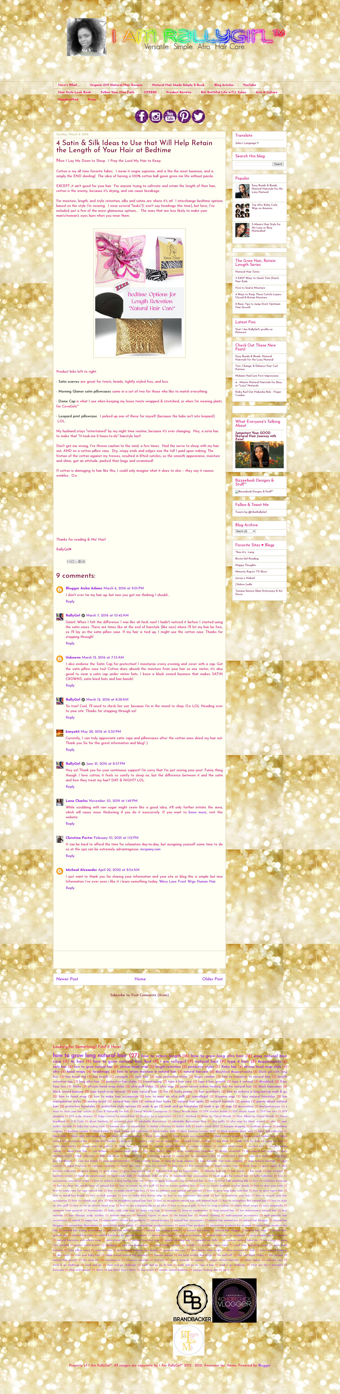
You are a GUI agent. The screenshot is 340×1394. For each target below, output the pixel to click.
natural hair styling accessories (82, 1230)
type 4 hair (238, 1062)
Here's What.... (69, 85)
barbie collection (161, 1126)
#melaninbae (246, 1106)
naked (76, 1220)
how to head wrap (73, 1096)
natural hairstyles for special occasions (123, 1235)
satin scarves (103, 1250)
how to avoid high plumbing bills (228, 1180)
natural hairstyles (82, 1235)
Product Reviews (178, 92)
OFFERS (150, 92)
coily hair (60, 1067)
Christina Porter (79, 838)
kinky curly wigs (150, 1210)
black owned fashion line (259, 1136)
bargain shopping (234, 1126)
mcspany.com (150, 849)
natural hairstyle (222, 1101)
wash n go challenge (232, 1265)
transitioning (152, 1081)
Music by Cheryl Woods (216, 1116)
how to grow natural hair (93, 1067)
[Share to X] (76, 561)
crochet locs (256, 1146)
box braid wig (76, 1076)
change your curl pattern (97, 1146)
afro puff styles (142, 1086)
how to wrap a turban (215, 1205)
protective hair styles (121, 1081)
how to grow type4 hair (268, 1190)
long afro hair (89, 1081)
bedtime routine (78, 1131)
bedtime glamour (261, 1126)
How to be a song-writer (156, 1116)
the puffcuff (225, 1255)
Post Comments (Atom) (150, 995)
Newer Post (67, 979)
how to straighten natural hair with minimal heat (187, 1200)
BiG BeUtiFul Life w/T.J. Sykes (223, 92)
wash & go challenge (66, 1265)
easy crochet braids (147, 1161)
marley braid (97, 1101)
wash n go (211, 1106)
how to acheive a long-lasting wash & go (257, 1091)
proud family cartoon (167, 1245)
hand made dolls (122, 1176)
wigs (229, 1106)
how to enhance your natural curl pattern (176, 1190)
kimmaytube (95, 1210)
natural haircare (196, 1072)
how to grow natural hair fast (122, 1062)
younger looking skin (205, 1270)
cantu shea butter (64, 1146)
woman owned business (173, 1270)
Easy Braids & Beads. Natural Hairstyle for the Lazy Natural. (267, 189)
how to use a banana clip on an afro (143, 1205)
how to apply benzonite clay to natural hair (176, 1180)
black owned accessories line (191, 1136)
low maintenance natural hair (258, 1210)
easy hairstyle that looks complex (221, 1161)
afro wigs (167, 1086)
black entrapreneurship (126, 1136)
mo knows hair (183, 1215)
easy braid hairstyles (116, 1161)
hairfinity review (63, 1176)
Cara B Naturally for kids (112, 1111)
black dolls (59, 1136)
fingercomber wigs (226, 1166)
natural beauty (160, 1220)
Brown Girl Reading (247, 558)
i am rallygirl (173, 1062)
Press (92, 99)
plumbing (111, 1245)
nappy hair (91, 1220)
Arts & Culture (266, 92)
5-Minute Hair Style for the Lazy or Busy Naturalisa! (266, 228)
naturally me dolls (206, 1240)
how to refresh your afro (87, 1200)
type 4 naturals (179, 1260)
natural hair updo (190, 1101)
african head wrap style (262, 1067)
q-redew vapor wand (215, 1245)
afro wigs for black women (247, 1121)
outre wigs (269, 1240)
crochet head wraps (230, 1146)
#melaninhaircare (269, 1106)
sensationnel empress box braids (137, 1250)
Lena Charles (77, 801)
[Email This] (69, 561)
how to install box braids (69, 1195)
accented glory (123, 1121)
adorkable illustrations (152, 1121)
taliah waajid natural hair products (127, 1255)
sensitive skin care (174, 1250)
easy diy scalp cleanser (180, 1161)
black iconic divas (157, 1136)
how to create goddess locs (177, 1185)
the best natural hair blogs (195, 1255)
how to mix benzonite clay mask (188, 1195)
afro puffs (218, 1121)
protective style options (118, 1106)
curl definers (100, 1151)
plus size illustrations (135, 1245)
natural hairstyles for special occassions (176, 1235)
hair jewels (237, 1171)
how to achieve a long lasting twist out (119, 1180)
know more (197, 812)
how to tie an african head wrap (94, 1205)
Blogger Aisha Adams (84, 588)
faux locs (177, 1166)
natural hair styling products (164, 1230)
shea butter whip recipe (206, 1250)
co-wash (143, 1146)
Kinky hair (229, 1067)
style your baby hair (87, 1255)
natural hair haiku (158, 1101)
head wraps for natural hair (231, 1176)
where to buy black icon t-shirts (116, 1270)
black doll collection (270, 1131)
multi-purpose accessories (242, 1215)
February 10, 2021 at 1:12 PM (116, 838)
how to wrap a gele (183, 1205)
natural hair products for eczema (230, 1225)
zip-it (226, 1270)
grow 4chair (110, 1171)
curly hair (142, 1076)
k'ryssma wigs (225, 1096)
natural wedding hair (177, 1240)
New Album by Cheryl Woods (255, 1116)
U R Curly (77, 1121)
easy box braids (88, 1161)
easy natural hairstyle (261, 1161)
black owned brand (227, 1136)
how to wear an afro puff (165, 1096)
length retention (168, 1067)
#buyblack (266, 1081)
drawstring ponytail (159, 1156)
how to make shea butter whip (142, 1195)
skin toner (63, 1255)
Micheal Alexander (81, 870)
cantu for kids (274, 1141)
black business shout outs (237, 1131)
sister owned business (273, 1250)
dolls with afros (109, 1156)
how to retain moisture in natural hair (146, 1072)
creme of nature (201, 1146)
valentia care (274, 1260)
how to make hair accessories (116, 1096)
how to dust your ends (268, 1185)
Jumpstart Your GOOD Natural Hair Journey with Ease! (255, 436)
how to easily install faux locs (126, 1190)
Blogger (264, 1365)
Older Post (212, 979)
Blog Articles (223, 85)
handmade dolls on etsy (153, 1176)
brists (208, 1141)
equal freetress (77, 1166)
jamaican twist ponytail (67, 1210)
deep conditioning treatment (195, 1151)
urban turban (252, 1260)
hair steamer (275, 1171)
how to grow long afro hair (217, 1056)
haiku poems (183, 1091)
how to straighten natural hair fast (130, 1200)
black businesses (270, 1086)
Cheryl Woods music (185, 1111)
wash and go (93, 1265)
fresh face (249, 1166)
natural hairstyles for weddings (225, 1235)
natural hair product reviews (156, 1225)
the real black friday (251, 1255)
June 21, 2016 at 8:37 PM (105, 764)
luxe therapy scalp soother (86, 1215)
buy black (223, 1141)
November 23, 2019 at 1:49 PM (113, 801)
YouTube (249, 85)
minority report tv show (152, 1215)
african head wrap (134, 1067)
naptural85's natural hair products (124, 1220)
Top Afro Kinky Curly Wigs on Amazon (264, 207)
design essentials (229, 1151)
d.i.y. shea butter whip (157, 1151)
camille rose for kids (247, 1141)
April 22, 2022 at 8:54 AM (119, 870)
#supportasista (269, 1062)
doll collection (85, 1156)
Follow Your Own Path (117, 92)
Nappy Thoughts (245, 565)
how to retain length (161, 1056)
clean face (125, 1146)
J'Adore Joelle (243, 584)
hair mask (256, 1171)
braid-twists (192, 1141)
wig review (147, 1270)
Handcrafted (68, 99)
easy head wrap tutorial (107, 1091)
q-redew (191, 1245)
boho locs (127, 1141)
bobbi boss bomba (104, 1141)
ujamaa (199, 1260)
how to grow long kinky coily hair (227, 1190)
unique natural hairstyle (224, 1260)
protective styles (201, 1067)
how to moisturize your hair (232, 1195)
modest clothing (209, 1215)
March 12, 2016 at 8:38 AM (107, 700)
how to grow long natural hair (90, 1056)
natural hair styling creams (124, 1230)
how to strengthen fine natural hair (244, 1200)
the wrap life (91, 1260)
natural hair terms (198, 1230)
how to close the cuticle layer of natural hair (85, 1185)
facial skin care (130, 1166)
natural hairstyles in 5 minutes (268, 1235)
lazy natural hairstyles (258, 1096)
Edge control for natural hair (116, 1116)
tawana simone (163, 1255)
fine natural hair (199, 1166)
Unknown (73, 658)
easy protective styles (171, 1076)
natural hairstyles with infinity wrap (79, 1240)
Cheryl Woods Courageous (150, 1111)
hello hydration (263, 1176)
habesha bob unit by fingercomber (178, 1171)
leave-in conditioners (195, 1210)
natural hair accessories (188, 1220)
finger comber (204, 1076)
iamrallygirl (200, 1096)
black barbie (101, 1131)
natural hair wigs (255, 1230)
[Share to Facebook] (80, 561)
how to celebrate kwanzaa (270, 1180)
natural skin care (116, 1240)
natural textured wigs (145, 1240)
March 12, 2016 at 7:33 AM (103, 658)
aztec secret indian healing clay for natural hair (216, 1086)
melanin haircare (120, 1215)
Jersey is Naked (245, 578)
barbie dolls (183, 1126)
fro (166, 1091)
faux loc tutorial (156, 1166)
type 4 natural (242, 1081)
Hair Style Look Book (74, 92)
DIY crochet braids (215, 1111)
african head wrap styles (106, 1086)
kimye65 (72, 732)
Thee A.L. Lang (244, 552)
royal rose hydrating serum (251, 1245)
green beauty (89, 1171)
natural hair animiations (223, 1220)
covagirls (121, 1076)
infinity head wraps (246, 1205)
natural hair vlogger (227, 1230)
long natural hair (223, 1210)
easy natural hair (144, 1091)
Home (140, 979)
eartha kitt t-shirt (232, 1156)
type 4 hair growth (211, 1081)
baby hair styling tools (91, 1126)
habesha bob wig (215, 1171)
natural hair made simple (118, 1225)
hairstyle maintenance (92, 1176)
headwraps (101, 1072)
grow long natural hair (137, 1171)
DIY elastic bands (244, 1111)
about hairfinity (98, 1121)
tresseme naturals (137, 1260)
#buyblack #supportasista (234, 1071)
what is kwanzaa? (80, 1270)
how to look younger (103, 1195)
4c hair (77, 1062)
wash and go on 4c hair (157, 1265)
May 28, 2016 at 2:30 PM (101, 732)
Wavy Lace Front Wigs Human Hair (187, 882)
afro (56, 1072)
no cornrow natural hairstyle (240, 1240)
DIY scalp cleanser (81, 1116)
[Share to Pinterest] (84, 561)
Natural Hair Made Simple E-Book (178, 85)
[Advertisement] (139, 960)
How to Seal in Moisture (250, 288)
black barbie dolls (164, 1131)
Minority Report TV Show (251, 571)
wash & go (150, 1106)
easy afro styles (259, 1156)
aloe (273, 1121)
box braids (100, 1076)
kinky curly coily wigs (121, 1210)
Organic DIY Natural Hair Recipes (116, 85)
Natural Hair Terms (247, 271)
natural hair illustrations (83, 1225)
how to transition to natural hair (246, 1076)
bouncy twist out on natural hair (159, 1141)
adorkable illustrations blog (189, 1121)
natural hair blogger (255, 1220)
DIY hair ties (269, 1111)
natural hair (206, 1062)
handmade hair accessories (191, 1176)
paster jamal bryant (87, 1245)
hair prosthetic (209, 1091)
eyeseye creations (103, 1166)
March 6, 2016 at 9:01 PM (123, 588)
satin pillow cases (79, 1250)
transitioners (112, 1260)
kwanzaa (171, 1210)
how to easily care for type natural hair (78, 1190)
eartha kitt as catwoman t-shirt (196, 1156)
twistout (159, 1260)
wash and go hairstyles (181, 1106)
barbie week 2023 (207, 1126)
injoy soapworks (273, 1205)
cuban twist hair (77, 1151)
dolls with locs (133, 1156)
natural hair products (192, 1225)
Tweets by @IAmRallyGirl (251, 512)
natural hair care (125, 1101)
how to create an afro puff (137, 1185)
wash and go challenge (121, 1265)
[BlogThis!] (72, 561)
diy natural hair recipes (260, 1151)
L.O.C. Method (186, 1116)
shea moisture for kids (241, 1250)
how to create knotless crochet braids (224, 1185)
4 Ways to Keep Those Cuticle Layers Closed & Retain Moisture (258, 296)
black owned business (68, 1091)
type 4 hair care (180, 1081)
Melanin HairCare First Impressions (257, 375)
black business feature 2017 (198, 1131)
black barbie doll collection (131, 1131)
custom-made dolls (125, 1151)
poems (245, 1101)
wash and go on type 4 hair (196, 1265)
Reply (70, 601)
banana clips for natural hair (127, 1126)
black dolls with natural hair (88, 1136)
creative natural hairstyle (169, 1146)
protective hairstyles (80, 1106)
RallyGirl (73, 615)
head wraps (76, 1072)
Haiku (77, 1086)
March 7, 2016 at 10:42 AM (107, 615)
